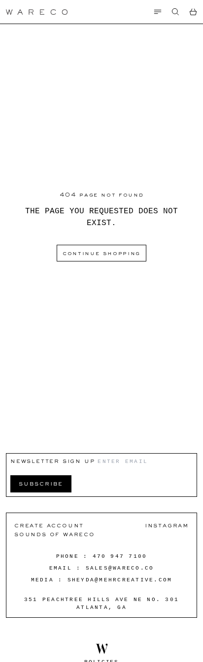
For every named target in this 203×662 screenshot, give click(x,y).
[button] (175, 12)
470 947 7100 (120, 556)
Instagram (167, 525)
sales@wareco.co (120, 568)
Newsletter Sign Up (52, 460)
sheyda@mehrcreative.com (120, 580)
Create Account (49, 525)
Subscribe (41, 483)
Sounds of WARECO (54, 534)
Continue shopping (101, 253)
